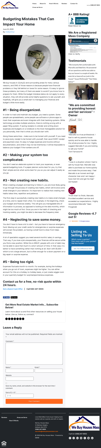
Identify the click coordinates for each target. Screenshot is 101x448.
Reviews (64, 3)
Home (34, 3)
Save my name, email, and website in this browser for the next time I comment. (30, 387)
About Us (43, 3)
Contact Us (73, 3)
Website (9, 375)
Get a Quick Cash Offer (13, 289)
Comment (10, 341)
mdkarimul (10, 32)
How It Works (53, 3)
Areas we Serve (37, 7)
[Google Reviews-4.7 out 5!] (79, 221)
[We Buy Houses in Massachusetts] (78, 20)
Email (37, 367)
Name (8, 367)
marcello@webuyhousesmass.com (46, 431)
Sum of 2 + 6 (11, 392)
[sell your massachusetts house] (83, 45)
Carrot (37, 437)
